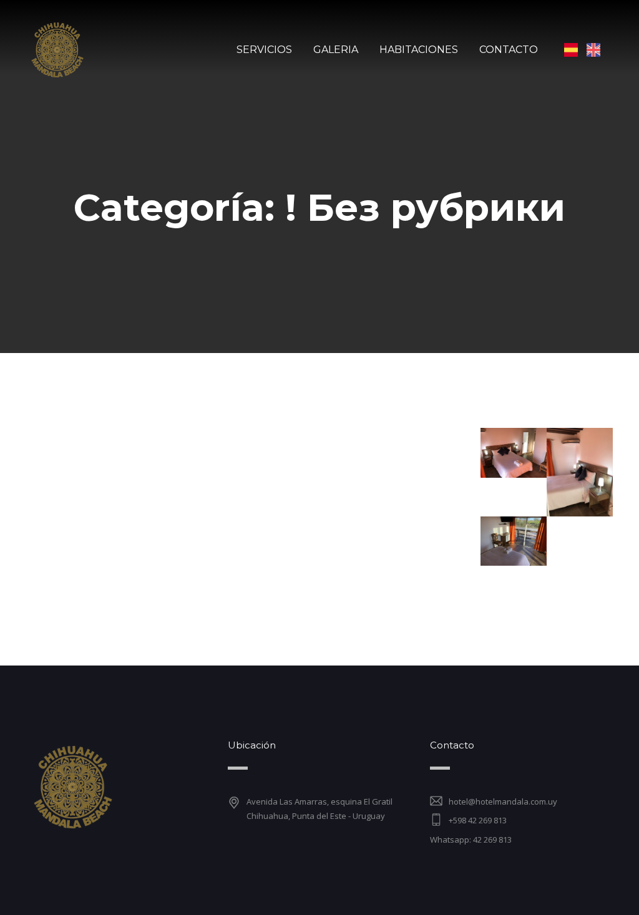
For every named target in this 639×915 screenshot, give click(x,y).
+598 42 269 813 (478, 820)
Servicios (264, 50)
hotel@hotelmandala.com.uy (503, 801)
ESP (571, 50)
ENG (593, 50)
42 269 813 (492, 839)
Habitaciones (418, 50)
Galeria (335, 50)
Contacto (508, 50)
